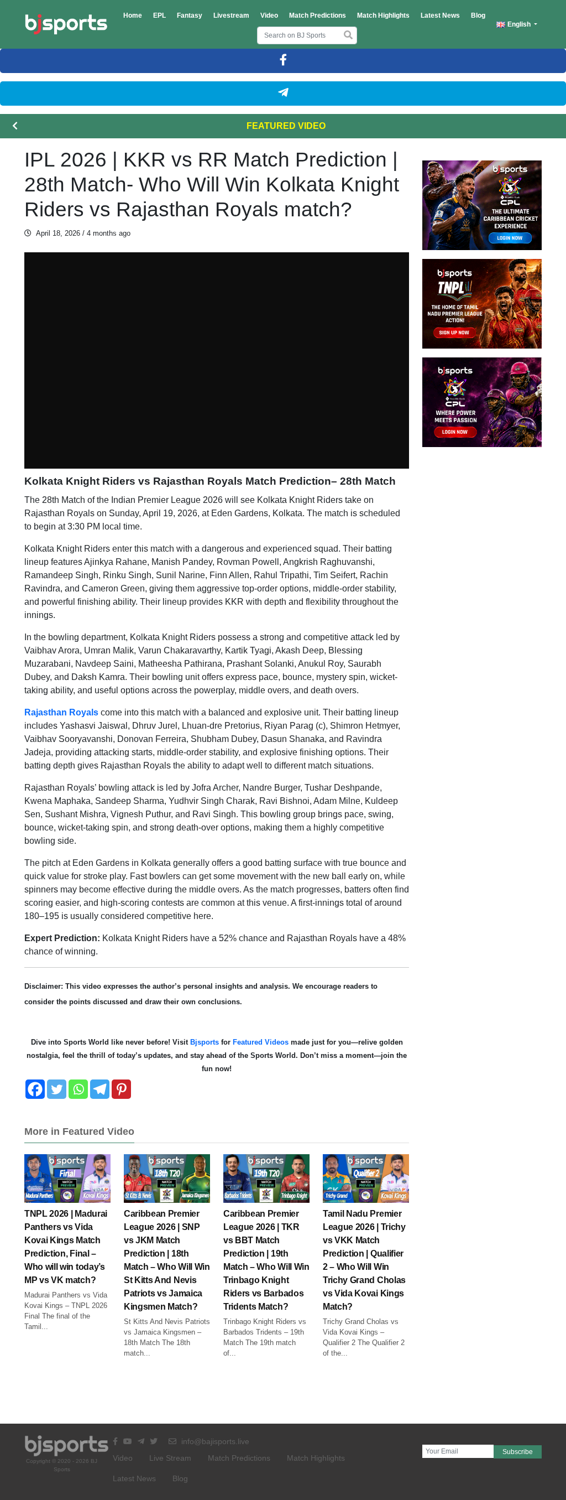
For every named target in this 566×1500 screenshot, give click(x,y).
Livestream (231, 15)
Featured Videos (261, 1042)
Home (132, 15)
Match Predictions (317, 15)
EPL (159, 15)
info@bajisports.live (214, 1441)
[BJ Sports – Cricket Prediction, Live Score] (66, 24)
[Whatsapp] (78, 1089)
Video (269, 15)
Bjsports (204, 1042)
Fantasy (189, 15)
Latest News (440, 15)
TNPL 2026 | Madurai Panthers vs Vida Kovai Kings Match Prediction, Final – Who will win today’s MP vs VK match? (65, 1247)
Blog (478, 15)
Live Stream (170, 1458)
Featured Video (286, 126)
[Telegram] (99, 1089)
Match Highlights (383, 15)
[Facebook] (35, 1089)
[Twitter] (56, 1089)
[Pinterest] (121, 1089)
